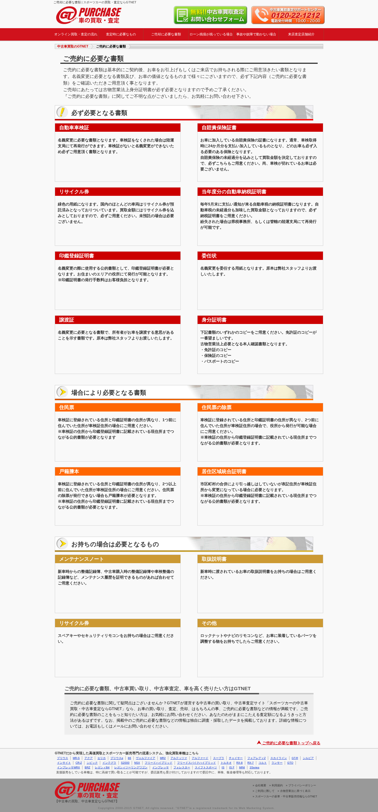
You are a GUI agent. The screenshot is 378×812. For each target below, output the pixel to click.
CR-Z (79, 762)
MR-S (76, 758)
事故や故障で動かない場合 (256, 34)
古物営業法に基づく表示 (295, 790)
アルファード (200, 758)
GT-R (295, 758)
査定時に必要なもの (121, 34)
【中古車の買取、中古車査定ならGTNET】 (87, 801)
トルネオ (226, 762)
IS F (231, 767)
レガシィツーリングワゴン (130, 767)
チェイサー (236, 758)
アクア (88, 758)
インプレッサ (160, 767)
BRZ (87, 767)
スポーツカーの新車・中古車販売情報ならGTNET (286, 796)
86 (129, 758)
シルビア (308, 758)
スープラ (218, 758)
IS (223, 767)
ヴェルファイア (145, 758)
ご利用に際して (265, 790)
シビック (92, 762)
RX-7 (250, 762)
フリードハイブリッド (158, 762)
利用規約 (277, 785)
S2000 (125, 762)
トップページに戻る (88, 15)
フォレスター (182, 767)
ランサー (277, 762)
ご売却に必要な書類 (166, 34)
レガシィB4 (102, 767)
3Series (254, 767)
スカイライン (278, 758)
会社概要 (260, 785)
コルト (262, 762)
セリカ (101, 758)
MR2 (163, 758)
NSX (137, 762)
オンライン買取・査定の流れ (75, 34)
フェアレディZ (256, 758)
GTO (290, 762)
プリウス (62, 758)
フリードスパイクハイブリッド (196, 762)
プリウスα (116, 758)
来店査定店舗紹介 (301, 34)
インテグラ (109, 762)
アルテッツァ (178, 758)
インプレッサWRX (68, 767)
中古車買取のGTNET (72, 46)
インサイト (64, 762)
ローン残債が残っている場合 (211, 34)
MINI (242, 767)
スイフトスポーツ (206, 767)
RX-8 (239, 762)
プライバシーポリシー (302, 785)
